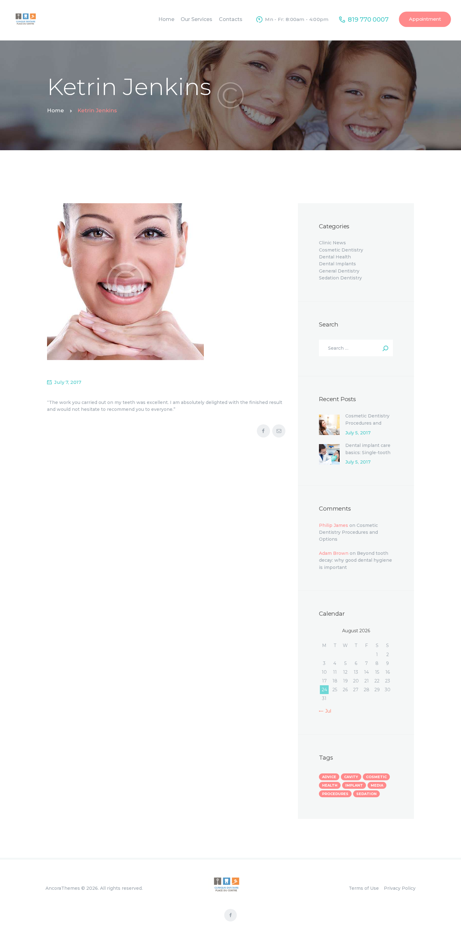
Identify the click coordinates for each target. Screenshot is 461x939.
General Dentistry (339, 271)
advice (329, 777)
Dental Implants (337, 264)
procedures (335, 794)
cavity (351, 777)
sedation (366, 794)
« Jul (326, 711)
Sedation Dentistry (340, 278)
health (329, 785)
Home (55, 110)
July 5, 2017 (358, 433)
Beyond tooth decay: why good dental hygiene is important (355, 560)
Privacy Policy (400, 888)
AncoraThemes (62, 888)
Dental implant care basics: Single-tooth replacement (367, 452)
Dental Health (335, 257)
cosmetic (376, 777)
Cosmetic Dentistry (341, 250)
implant (354, 785)
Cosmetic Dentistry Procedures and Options (367, 423)
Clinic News (332, 243)
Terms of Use (364, 888)
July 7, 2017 (67, 382)
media (377, 785)
